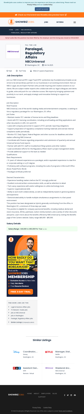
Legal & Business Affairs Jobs (20, 307)
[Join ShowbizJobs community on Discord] (75, 395)
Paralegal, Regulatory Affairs (24, 33)
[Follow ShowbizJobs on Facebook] (64, 395)
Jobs (46, 22)
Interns (60, 22)
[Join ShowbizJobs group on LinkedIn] (71, 395)
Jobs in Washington (17, 316)
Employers (46, 393)
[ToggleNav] (75, 22)
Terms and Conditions (65, 411)
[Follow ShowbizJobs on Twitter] (68, 395)
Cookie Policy (47, 5)
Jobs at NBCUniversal (18, 313)
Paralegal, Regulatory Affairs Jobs (22, 318)
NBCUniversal (26, 30)
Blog (55, 393)
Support (42, 397)
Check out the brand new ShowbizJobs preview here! (41, 15)
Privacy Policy (32, 5)
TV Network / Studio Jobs (19, 310)
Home (11, 30)
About (36, 393)
